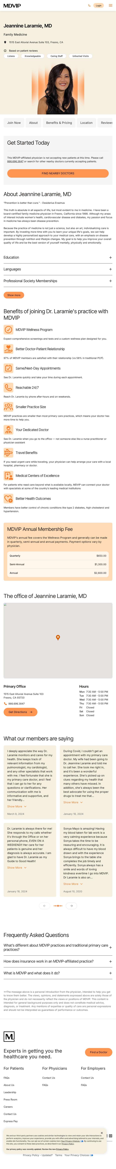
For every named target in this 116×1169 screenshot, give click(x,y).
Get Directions (18, 712)
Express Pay (11, 1121)
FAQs (6, 1077)
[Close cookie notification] (102, 1132)
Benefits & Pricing (59, 123)
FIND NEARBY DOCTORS (58, 173)
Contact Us (10, 1113)
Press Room (10, 1099)
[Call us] (89, 5)
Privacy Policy (68, 1144)
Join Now (14, 123)
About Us (9, 1085)
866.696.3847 (15, 161)
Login (98, 5)
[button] (58, 638)
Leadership (10, 1092)
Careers (8, 1106)
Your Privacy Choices (70, 1141)
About (33, 123)
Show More (14, 806)
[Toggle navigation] (110, 5)
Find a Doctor (98, 1052)
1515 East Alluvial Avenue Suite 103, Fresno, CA (36, 42)
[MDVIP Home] (14, 5)
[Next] (71, 906)
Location (86, 123)
